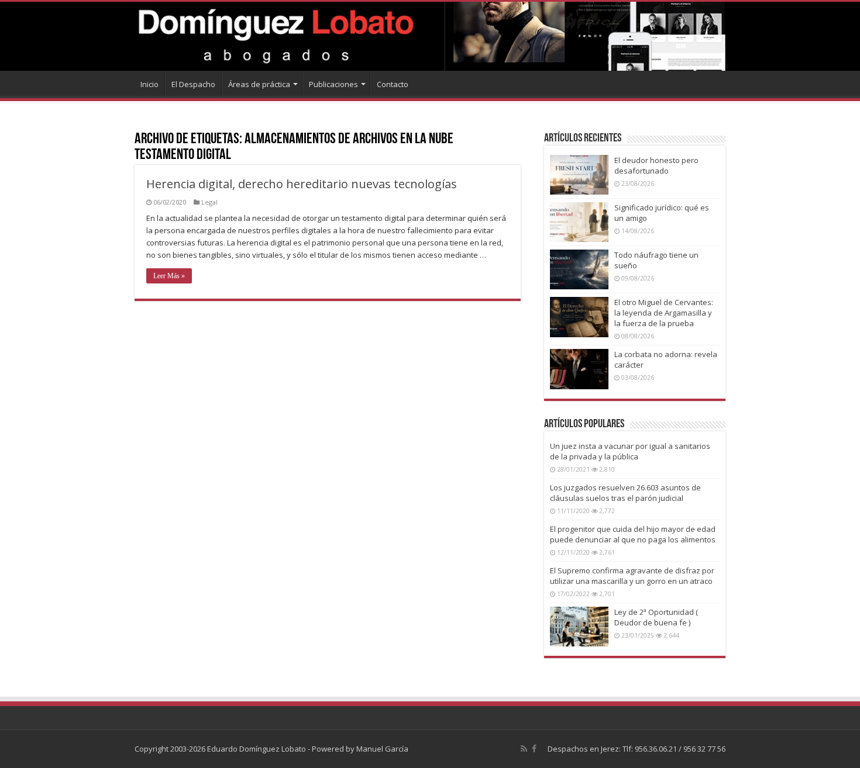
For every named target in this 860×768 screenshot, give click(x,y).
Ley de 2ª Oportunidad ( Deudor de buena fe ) (656, 617)
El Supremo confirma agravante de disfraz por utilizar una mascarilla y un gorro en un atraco (632, 575)
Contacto (392, 84)
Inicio (149, 84)
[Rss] (524, 749)
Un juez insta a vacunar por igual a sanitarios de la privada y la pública (630, 451)
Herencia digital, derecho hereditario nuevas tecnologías (301, 184)
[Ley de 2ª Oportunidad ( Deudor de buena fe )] (579, 626)
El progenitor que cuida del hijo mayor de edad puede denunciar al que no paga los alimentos (632, 534)
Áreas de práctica (259, 84)
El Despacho (193, 84)
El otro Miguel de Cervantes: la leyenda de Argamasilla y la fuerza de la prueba (663, 312)
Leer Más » (169, 276)
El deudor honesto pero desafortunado (656, 165)
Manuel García (382, 748)
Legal (209, 202)
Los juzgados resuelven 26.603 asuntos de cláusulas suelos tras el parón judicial (625, 492)
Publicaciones (333, 84)
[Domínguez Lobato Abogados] (430, 36)
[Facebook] (534, 749)
